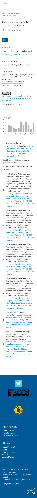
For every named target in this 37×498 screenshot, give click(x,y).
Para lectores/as (8, 431)
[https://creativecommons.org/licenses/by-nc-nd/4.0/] (18, 393)
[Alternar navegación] (31, 3)
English (4, 450)
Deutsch (5, 455)
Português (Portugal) (9, 452)
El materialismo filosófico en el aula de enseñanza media (20, 315)
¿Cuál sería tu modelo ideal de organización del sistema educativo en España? (19, 196)
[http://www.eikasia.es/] (18, 412)
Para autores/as (8, 433)
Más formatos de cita (11, 85)
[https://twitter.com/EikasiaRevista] (18, 383)
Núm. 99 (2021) (7, 13)
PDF (4, 40)
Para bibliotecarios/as (10, 435)
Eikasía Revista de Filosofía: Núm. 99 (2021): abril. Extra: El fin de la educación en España (19, 305)
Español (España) (8, 447)
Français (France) (8, 457)
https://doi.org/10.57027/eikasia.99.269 (14, 55)
